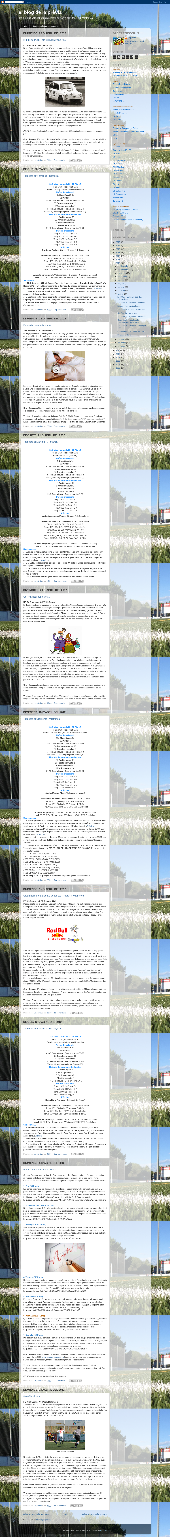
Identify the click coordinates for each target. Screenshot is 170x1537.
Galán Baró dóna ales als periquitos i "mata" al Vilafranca (53, 895)
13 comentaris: (60, 1506)
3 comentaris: (60, 426)
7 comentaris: (60, 703)
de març (121, 339)
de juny (121, 287)
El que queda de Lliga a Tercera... (41, 1169)
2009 (118, 358)
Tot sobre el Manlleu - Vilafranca (40, 442)
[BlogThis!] (73, 160)
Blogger (103, 1530)
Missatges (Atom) (43, 1520)
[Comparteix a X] (75, 160)
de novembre (124, 270)
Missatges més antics (94, 1514)
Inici (25, 26)
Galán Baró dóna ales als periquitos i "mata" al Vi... (128, 321)
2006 (118, 368)
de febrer (122, 343)
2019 (118, 242)
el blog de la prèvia (40, 12)
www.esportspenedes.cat (53, 1357)
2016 (118, 249)
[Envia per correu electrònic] (70, 160)
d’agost (121, 280)
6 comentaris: (60, 1381)
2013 (118, 260)
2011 (118, 351)
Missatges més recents (36, 1514)
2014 (118, 256)
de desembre (124, 266)
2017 (118, 246)
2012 (118, 263)
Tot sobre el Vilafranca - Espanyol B (42, 1028)
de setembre (123, 277)
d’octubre (122, 273)
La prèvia (132, 38)
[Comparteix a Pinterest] (80, 160)
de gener (122, 346)
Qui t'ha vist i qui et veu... (36, 596)
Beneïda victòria (32, 1396)
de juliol (121, 284)
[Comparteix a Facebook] (78, 160)
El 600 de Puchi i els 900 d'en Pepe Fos (44, 40)
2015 (118, 253)
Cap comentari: (60, 310)
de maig (121, 291)
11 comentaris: (60, 1013)
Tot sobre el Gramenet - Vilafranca (41, 719)
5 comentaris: (60, 160)
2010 (118, 354)
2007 (118, 365)
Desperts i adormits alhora (37, 325)
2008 (118, 361)
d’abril (121, 294)
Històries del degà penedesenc (45, 26)
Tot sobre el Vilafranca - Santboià (41, 176)
